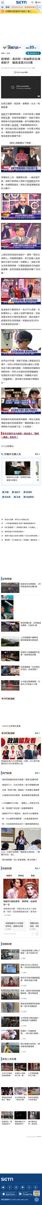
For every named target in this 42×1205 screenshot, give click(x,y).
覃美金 (21, 875)
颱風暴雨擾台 (30, 7)
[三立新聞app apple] (8, 1194)
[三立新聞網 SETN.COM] (2, 7)
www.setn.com (22, 1199)
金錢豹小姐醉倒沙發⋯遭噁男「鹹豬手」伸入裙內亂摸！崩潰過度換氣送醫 (20, 1074)
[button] (32, 2)
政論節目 (31, 180)
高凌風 (15, 124)
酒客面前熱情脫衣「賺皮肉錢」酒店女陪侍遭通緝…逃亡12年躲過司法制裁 (7, 1098)
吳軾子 (4, 114)
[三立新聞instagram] (16, 1187)
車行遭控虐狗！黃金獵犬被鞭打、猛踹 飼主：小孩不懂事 (33, 1122)
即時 (7, 7)
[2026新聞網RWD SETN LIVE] (2, 2)
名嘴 (7, 117)
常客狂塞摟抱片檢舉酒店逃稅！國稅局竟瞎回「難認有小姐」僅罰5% (33, 1098)
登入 (39, 2)
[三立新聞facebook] (10, 1187)
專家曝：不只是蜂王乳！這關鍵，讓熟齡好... (22, 540)
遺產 (33, 875)
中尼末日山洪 (17, 7)
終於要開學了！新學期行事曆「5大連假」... (21, 527)
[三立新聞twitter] (29, 1187)
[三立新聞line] (23, 1187)
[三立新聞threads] (35, 1187)
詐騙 (5, 378)
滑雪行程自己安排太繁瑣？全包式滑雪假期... (22, 536)
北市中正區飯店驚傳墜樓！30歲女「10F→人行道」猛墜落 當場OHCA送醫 (7, 1074)
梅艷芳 (9, 875)
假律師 (26, 265)
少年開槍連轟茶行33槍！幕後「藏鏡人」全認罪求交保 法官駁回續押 (33, 1074)
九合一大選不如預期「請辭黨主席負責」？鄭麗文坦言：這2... (20, 853)
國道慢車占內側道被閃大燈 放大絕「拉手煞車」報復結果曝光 (20, 1122)
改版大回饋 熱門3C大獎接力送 (17, 519)
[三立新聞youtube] (3, 1187)
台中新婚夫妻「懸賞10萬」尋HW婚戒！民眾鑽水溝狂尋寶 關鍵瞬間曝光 (20, 1098)
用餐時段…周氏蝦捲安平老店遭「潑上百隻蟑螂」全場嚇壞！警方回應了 (7, 1122)
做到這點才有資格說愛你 (14, 531)
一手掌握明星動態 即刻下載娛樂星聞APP (20, 523)
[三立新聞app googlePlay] (25, 1194)
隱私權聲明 (5, 1199)
